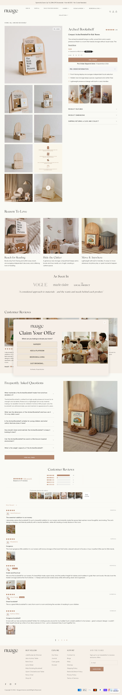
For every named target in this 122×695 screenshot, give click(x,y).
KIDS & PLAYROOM (37, 351)
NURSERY (37, 344)
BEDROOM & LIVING (37, 357)
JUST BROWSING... (37, 363)
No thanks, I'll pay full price (37, 369)
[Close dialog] (104, 322)
